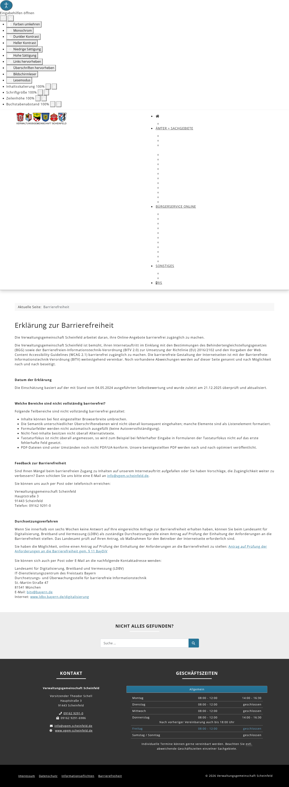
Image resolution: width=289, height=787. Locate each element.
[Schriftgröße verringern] (40, 92)
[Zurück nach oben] (282, 764)
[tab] (197, 689)
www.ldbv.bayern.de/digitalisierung (59, 597)
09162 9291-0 (73, 713)
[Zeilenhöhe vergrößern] (44, 98)
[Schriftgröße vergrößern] (46, 92)
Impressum (26, 776)
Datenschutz (48, 776)
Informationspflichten (78, 776)
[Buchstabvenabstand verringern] (52, 104)
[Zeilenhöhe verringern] (37, 98)
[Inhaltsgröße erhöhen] (54, 86)
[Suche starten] (194, 643)
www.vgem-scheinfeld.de (74, 730)
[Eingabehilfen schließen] (11, 18)
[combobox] (144, 643)
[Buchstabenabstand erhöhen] (58, 104)
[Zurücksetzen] (3, 18)
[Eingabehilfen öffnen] (6, 5)
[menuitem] (157, 116)
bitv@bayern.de (40, 592)
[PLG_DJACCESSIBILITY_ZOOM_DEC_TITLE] (48, 86)
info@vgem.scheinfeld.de (128, 476)
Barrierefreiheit (110, 776)
